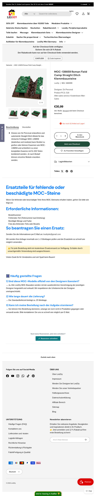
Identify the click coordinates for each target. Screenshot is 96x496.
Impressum (56, 379)
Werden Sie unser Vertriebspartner (66, 388)
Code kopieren (55, 58)
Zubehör (10, 37)
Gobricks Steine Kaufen (17, 28)
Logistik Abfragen (15, 438)
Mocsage (24, 32)
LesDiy (56, 83)
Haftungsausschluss (60, 393)
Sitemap (55, 407)
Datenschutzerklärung (61, 398)
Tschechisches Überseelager (57, 37)
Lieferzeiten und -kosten (18, 434)
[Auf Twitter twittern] (62, 171)
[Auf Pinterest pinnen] (71, 171)
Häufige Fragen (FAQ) (17, 424)
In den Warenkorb (80, 136)
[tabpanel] (26, 147)
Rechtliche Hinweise (17, 443)
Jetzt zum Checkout (72, 144)
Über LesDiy (57, 374)
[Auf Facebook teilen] (67, 171)
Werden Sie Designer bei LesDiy (65, 384)
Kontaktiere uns (14, 429)
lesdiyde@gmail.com (52, 234)
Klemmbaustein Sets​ (40, 32)
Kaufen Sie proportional (27, 37)
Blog (54, 412)
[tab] (12, 127)
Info (61, 41)
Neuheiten (35, 28)
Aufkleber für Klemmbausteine (20, 41)
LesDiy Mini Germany (47, 41)
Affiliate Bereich (58, 402)
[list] (27, 88)
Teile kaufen (11, 32)
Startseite (9, 65)
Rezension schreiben (49, 339)
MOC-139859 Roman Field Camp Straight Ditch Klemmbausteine (28, 65)
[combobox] (47, 13)
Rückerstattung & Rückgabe (20, 448)
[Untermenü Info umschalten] (64, 41)
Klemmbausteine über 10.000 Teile (33, 23)
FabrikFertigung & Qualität (19, 452)
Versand (66, 111)
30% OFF (10, 23)
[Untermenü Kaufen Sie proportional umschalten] (40, 37)
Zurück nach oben (48, 357)
